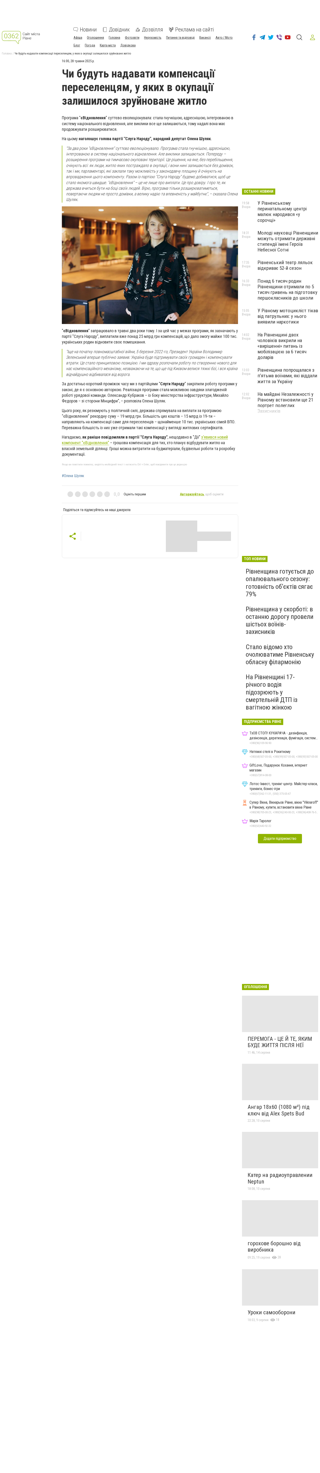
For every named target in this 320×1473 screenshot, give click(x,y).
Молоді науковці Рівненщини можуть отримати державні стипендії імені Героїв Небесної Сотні (287, 241)
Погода (90, 45)
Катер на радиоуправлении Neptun (280, 1178)
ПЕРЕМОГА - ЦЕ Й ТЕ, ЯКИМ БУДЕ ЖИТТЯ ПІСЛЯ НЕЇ (280, 1042)
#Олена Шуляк (73, 476)
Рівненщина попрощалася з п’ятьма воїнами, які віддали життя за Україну (287, 375)
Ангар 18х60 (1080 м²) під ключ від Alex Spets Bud (278, 1110)
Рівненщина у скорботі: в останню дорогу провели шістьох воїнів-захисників (279, 620)
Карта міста (108, 45)
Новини (88, 29)
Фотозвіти (132, 37)
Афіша (78, 37)
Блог (77, 45)
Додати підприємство (280, 838)
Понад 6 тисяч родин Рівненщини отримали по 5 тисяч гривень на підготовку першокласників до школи (287, 289)
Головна (114, 37)
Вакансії (205, 37)
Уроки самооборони (271, 1312)
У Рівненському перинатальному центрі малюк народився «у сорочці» (282, 211)
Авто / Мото (224, 37)
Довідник (119, 29)
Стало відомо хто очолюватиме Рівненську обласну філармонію (280, 654)
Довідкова (128, 45)
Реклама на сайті (194, 29)
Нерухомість (152, 37)
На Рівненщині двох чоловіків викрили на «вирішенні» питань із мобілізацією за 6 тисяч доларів (281, 346)
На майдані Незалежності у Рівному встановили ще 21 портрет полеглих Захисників (285, 402)
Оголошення (95, 37)
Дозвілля (152, 29)
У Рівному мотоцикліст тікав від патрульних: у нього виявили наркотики (287, 316)
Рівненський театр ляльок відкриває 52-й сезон (285, 265)
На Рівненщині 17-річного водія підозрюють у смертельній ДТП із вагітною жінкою (272, 692)
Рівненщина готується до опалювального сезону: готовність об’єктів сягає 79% (280, 582)
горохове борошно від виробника (274, 1246)
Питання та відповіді (180, 37)
